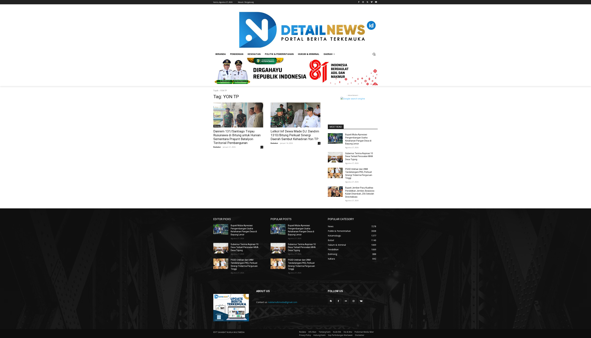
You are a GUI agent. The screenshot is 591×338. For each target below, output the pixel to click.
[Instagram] (363, 2)
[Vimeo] (371, 2)
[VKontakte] (361, 301)
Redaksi (217, 147)
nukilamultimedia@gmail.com (282, 302)
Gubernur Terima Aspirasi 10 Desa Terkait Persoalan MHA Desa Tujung (359, 156)
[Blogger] (331, 301)
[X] (367, 2)
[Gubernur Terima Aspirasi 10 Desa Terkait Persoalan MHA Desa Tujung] (335, 157)
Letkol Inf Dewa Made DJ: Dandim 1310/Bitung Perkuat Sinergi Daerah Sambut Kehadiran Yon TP (295, 135)
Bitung (217, 126)
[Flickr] (346, 301)
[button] (374, 54)
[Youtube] (376, 2)
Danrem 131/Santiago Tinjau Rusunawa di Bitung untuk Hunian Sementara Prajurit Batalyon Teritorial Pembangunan (237, 137)
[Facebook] (359, 2)
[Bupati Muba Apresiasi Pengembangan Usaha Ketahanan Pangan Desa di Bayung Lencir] (335, 138)
